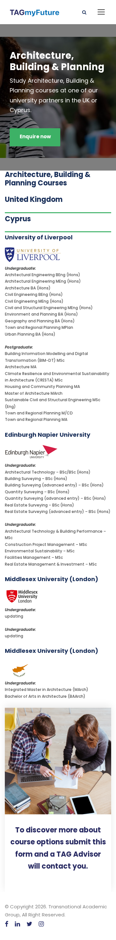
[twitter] (29, 924)
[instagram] (41, 924)
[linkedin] (17, 924)
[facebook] (6, 924)
